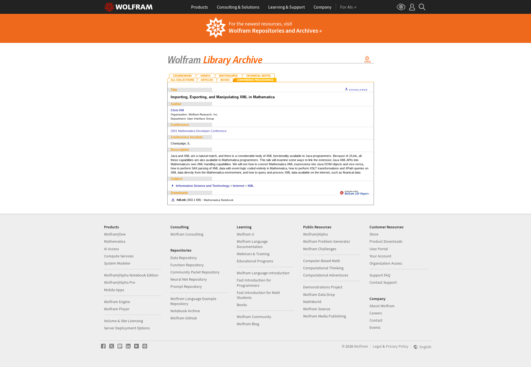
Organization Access (385, 263)
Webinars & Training (253, 253)
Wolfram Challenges (319, 248)
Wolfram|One (115, 234)
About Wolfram (382, 305)
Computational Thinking (323, 267)
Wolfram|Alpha (315, 234)
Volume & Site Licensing (123, 320)
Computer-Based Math (321, 260)
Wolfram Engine (117, 301)
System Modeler (117, 263)
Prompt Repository (186, 286)
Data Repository (183, 257)
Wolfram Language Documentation (252, 244)
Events (375, 327)
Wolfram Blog (248, 323)
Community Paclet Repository (195, 272)
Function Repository (187, 264)
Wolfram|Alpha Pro (119, 282)
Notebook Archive (185, 310)
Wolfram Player (116, 308)
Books (242, 304)
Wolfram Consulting (186, 234)
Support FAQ (379, 275)
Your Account (380, 256)
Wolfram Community (254, 316)
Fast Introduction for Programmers (254, 283)
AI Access (111, 248)
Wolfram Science (316, 308)
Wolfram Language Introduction (263, 272)
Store (373, 234)
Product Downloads (385, 241)
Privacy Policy (397, 346)
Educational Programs (255, 261)
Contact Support (383, 282)
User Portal (378, 248)
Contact (375, 320)
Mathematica (114, 241)
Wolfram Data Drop (319, 294)
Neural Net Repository (188, 279)
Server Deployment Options (127, 327)
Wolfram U (245, 234)
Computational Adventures (325, 275)
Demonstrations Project (322, 287)
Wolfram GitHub (183, 318)
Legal (377, 346)
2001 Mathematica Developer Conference (199, 131)
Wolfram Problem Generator (326, 241)
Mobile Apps (114, 289)
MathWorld (312, 301)
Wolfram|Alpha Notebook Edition (131, 275)
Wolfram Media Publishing (324, 316)
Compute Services (119, 256)
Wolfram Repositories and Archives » (275, 30)
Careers (375, 313)
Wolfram (361, 346)
